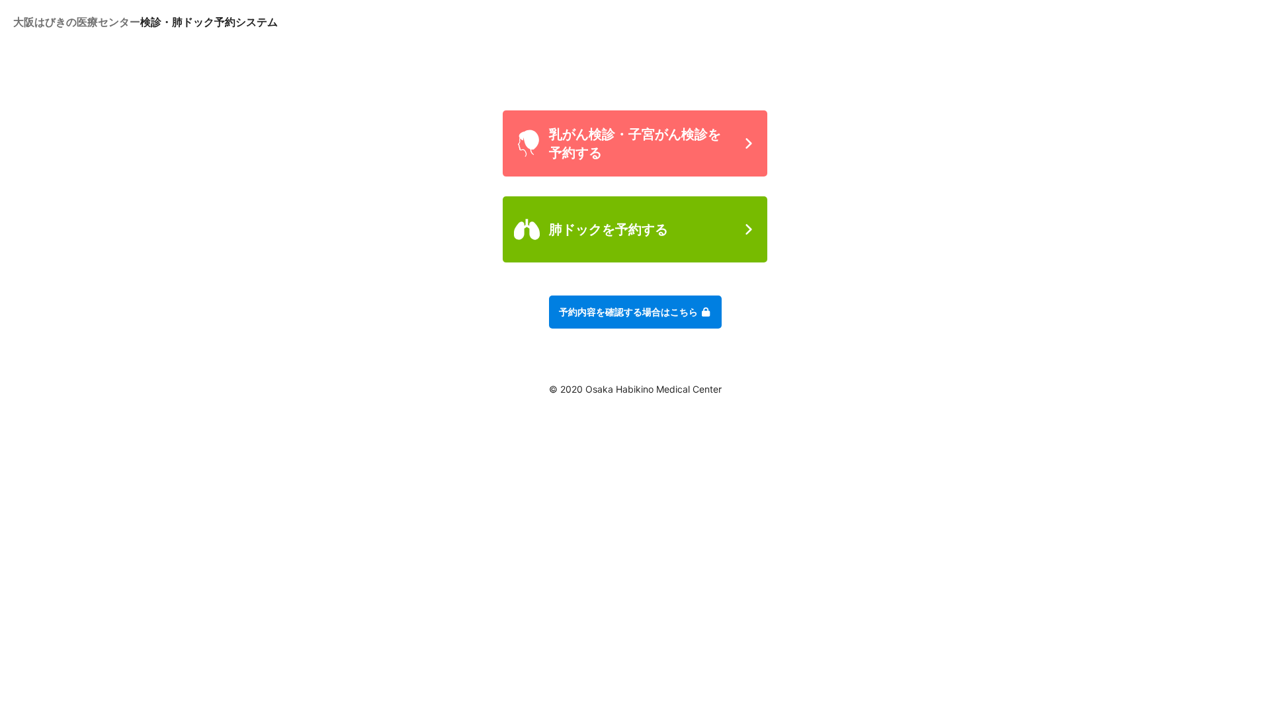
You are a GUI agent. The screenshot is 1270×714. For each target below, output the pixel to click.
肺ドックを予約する (608, 229)
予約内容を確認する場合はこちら (629, 311)
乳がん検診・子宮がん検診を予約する (635, 143)
